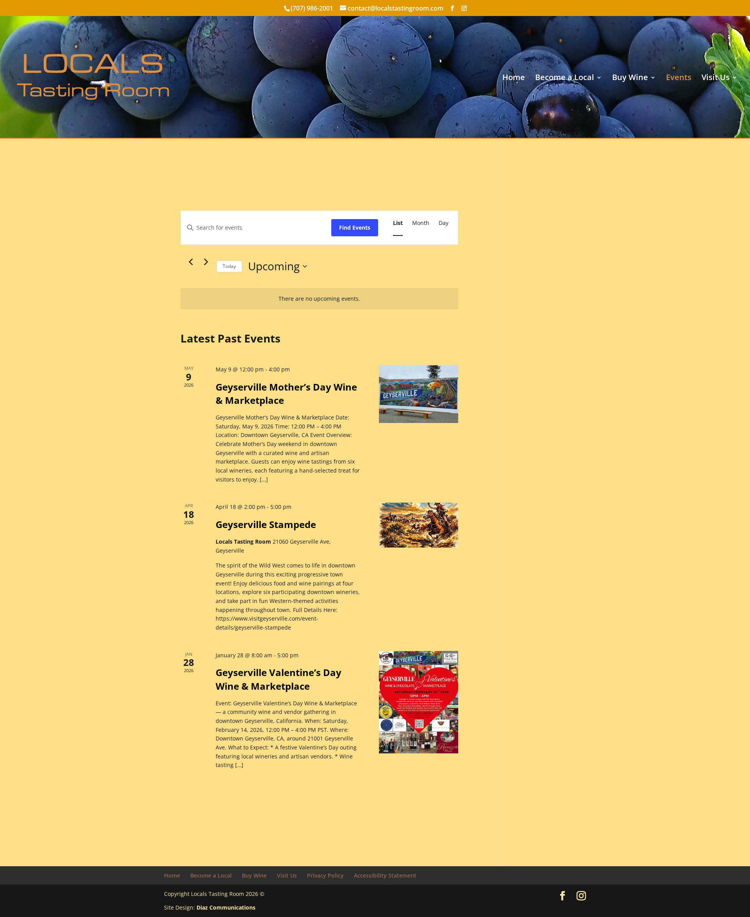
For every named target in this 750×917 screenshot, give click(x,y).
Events (678, 78)
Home (513, 78)
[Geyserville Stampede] (418, 525)
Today (229, 266)
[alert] (319, 299)
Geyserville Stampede (266, 524)
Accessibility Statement (385, 875)
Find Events (354, 227)
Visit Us (716, 78)
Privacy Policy (325, 875)
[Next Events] (206, 262)
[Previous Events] (190, 262)
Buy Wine (630, 78)
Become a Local (564, 78)
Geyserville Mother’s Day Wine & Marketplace (286, 393)
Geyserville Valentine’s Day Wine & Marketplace (278, 679)
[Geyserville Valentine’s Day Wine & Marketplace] (418, 702)
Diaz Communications (225, 907)
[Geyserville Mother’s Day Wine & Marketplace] (418, 394)
